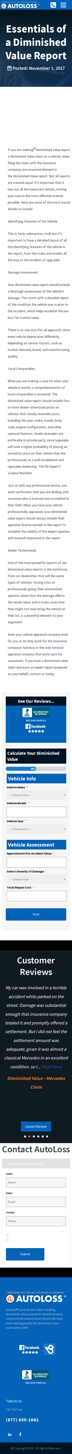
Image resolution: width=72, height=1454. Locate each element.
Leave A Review (36, 1126)
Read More (51, 1067)
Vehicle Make (17, 787)
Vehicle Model (18, 803)
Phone (11, 1212)
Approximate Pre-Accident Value (31, 853)
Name (10, 1174)
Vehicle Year (16, 821)
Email (10, 1193)
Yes (11, 1241)
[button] (63, 5)
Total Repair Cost (20, 887)
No (10, 1236)
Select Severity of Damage (27, 871)
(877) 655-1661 (22, 1420)
